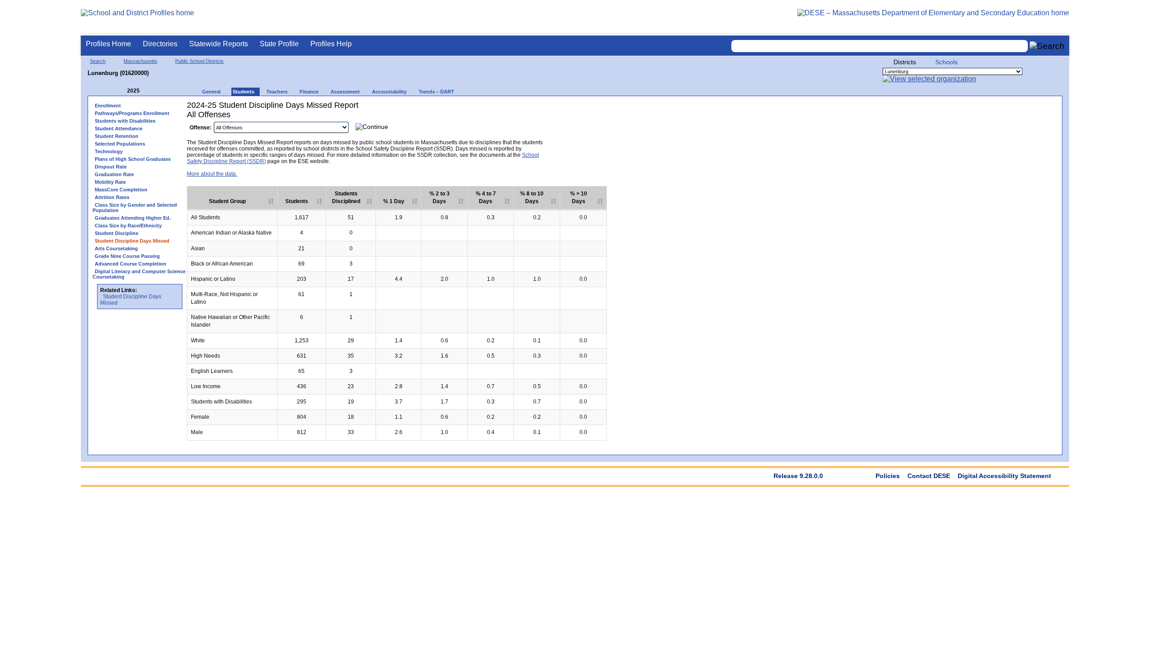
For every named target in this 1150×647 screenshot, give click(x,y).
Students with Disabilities (125, 121)
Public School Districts (199, 61)
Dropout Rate (111, 166)
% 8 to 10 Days (532, 197)
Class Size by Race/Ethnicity (128, 225)
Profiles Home (108, 44)
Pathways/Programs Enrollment (132, 113)
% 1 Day (393, 201)
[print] (597, 129)
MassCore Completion (121, 189)
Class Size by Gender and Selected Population (135, 207)
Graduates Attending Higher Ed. (133, 218)
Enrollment (108, 105)
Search (98, 61)
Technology (109, 151)
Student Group (227, 201)
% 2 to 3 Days (439, 197)
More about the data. (212, 174)
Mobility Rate (110, 182)
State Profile (279, 44)
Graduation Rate (114, 174)
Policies (888, 475)
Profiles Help (331, 44)
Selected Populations (120, 143)
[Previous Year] (121, 91)
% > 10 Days (578, 197)
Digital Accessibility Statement (1004, 475)
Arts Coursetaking (116, 248)
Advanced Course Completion (130, 263)
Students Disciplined (346, 197)
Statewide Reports (218, 44)
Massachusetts (140, 61)
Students (296, 201)
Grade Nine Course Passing (127, 256)
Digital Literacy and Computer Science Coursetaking (139, 274)
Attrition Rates (112, 197)
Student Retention (116, 136)
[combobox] (879, 46)
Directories (160, 44)
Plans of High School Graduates (133, 159)
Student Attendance (118, 128)
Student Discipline (116, 233)
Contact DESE (928, 475)
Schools (946, 62)
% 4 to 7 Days (486, 197)
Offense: (201, 127)
